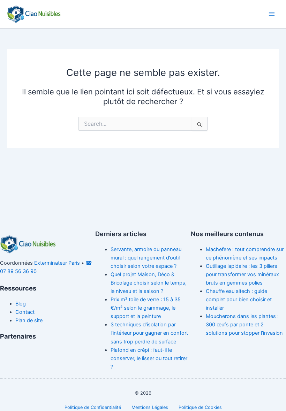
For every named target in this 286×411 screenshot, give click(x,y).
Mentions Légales (149, 407)
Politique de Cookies (200, 407)
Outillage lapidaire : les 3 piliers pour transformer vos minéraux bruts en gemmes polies (242, 274)
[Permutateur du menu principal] (271, 14)
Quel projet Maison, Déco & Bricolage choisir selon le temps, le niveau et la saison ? (149, 282)
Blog (20, 304)
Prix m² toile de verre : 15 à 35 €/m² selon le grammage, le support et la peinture (146, 307)
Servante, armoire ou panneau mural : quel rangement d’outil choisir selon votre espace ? (146, 257)
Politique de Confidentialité (93, 407)
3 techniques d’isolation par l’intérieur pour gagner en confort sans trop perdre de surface (149, 332)
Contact (25, 312)
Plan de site (29, 320)
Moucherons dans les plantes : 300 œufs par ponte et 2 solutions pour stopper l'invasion (244, 324)
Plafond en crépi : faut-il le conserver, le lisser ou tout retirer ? (149, 358)
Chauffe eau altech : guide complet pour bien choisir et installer (239, 299)
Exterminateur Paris (57, 263)
